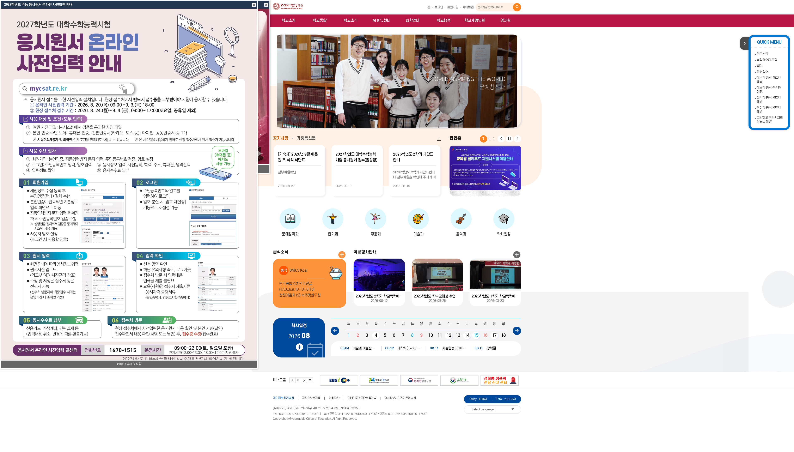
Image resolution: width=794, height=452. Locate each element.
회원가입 (452, 7)
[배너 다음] (304, 380)
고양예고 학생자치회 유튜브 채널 (770, 119)
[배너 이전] (292, 380)
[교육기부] (459, 380)
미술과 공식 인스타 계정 (769, 90)
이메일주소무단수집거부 (361, 398)
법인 (759, 66)
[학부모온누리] (379, 380)
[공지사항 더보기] (438, 140)
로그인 (439, 7)
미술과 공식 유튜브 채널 (769, 80)
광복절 (485, 348)
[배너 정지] (298, 380)
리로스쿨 (762, 54)
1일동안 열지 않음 (128, 363)
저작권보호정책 (311, 398)
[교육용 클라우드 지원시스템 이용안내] (485, 168)
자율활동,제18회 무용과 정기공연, (448, 348)
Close (266, 5)
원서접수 (762, 72)
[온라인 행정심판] (419, 380)
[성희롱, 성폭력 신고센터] (500, 380)
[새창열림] (517, 7)
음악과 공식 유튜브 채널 (769, 100)
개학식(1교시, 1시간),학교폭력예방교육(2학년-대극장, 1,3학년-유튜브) (403, 348)
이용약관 (334, 398)
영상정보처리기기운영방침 (400, 398)
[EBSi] (339, 380)
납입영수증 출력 (767, 60)
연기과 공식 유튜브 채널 (769, 110)
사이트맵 (468, 7)
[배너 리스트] (310, 380)
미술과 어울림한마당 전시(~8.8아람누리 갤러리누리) (359, 348)
